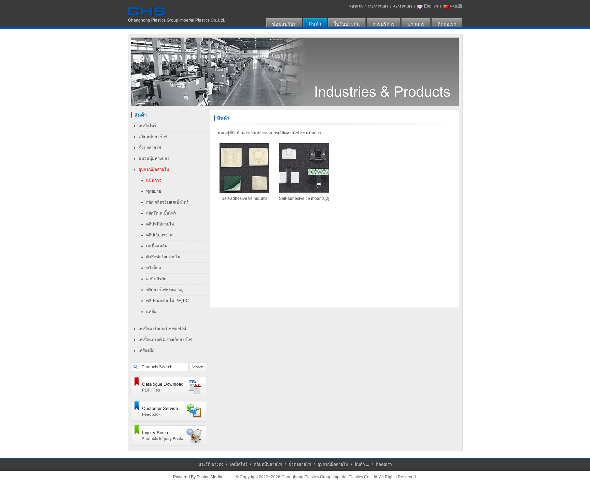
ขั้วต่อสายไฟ (150, 147)
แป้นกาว (153, 180)
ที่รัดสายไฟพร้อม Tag (165, 289)
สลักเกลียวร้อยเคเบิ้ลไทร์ (167, 202)
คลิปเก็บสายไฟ (159, 235)
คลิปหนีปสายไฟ (160, 224)
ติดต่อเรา (446, 24)
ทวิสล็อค (153, 267)
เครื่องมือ (146, 350)
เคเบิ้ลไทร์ (147, 125)
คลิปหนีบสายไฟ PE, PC (167, 300)
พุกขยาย (153, 191)
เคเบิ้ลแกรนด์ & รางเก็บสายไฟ (165, 339)
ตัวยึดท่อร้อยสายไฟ (163, 257)
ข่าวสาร (416, 24)
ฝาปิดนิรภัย (156, 278)
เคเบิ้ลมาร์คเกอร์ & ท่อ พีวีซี (162, 328)
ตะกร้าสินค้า (402, 6)
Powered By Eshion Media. (198, 477)
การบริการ (384, 24)
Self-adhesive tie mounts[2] (304, 198)
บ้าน (240, 133)
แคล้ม (151, 311)
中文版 (456, 6)
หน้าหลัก (356, 6)
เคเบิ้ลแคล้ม (156, 246)
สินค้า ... (362, 464)
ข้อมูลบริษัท (284, 24)
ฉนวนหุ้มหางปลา (154, 158)
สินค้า (315, 24)
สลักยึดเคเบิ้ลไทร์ (161, 213)
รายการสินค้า (378, 6)
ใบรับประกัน (347, 24)
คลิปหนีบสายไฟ (153, 136)
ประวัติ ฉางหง (210, 464)
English (431, 6)
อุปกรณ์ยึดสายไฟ (154, 169)
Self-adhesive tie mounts (244, 198)
